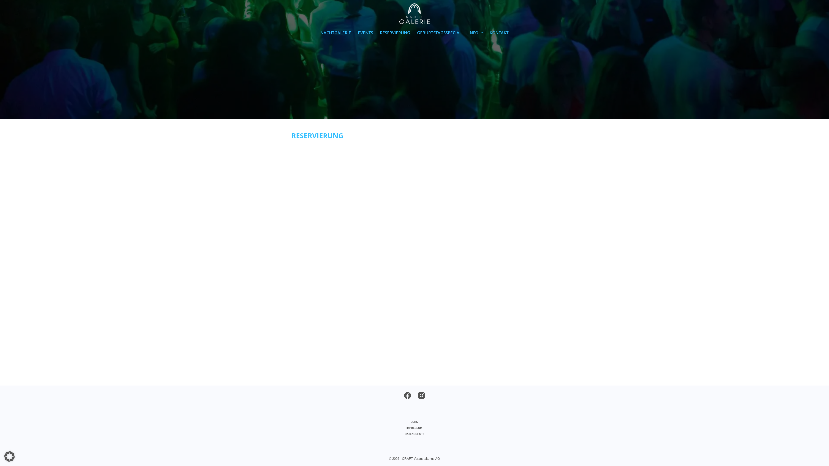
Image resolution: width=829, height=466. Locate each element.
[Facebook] (407, 395)
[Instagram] (421, 395)
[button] (9, 456)
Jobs (414, 421)
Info (473, 33)
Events (365, 33)
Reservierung (395, 33)
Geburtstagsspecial (439, 33)
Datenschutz (414, 434)
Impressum (414, 428)
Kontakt (499, 33)
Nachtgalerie (335, 33)
